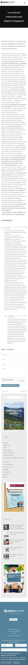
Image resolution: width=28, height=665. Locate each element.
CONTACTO (13, 619)
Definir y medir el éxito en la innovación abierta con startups (16, 541)
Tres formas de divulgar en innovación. (16, 555)
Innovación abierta (9, 464)
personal (7, 474)
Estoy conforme (6, 662)
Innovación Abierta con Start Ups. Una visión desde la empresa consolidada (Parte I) (16, 527)
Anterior (5, 391)
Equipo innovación (9, 455)
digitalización (8, 445)
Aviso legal (11, 629)
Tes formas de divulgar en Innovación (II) (16, 548)
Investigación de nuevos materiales (14, 212)
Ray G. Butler (7, 227)
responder (13, 317)
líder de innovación (9, 467)
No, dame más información (17, 659)
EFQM (6, 447)
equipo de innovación (10, 452)
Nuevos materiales (19, 214)
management (8, 472)
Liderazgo (7, 469)
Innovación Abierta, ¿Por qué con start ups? (16, 533)
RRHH (6, 477)
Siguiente (23, 391)
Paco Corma (10, 315)
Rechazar (16, 662)
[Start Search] (22, 397)
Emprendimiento (8, 450)
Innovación (7, 462)
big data (6, 442)
